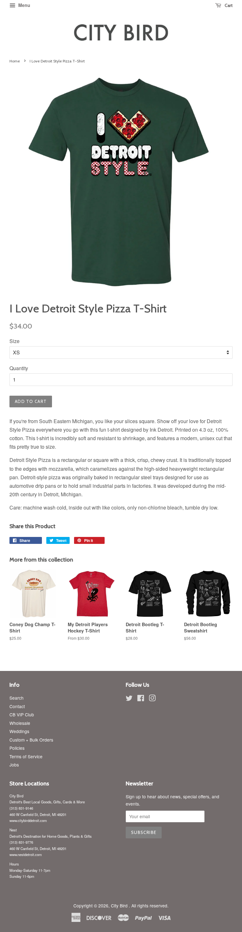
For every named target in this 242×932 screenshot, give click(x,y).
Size (14, 341)
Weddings (19, 731)
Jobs (14, 764)
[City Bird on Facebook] (140, 699)
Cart (228, 5)
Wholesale (19, 723)
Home (14, 61)
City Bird (120, 905)
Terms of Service (26, 756)
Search (16, 698)
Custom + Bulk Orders (31, 740)
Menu (23, 5)
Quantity (18, 368)
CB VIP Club (21, 714)
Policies (17, 748)
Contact (17, 706)
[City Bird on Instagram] (152, 699)
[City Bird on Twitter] (129, 699)
